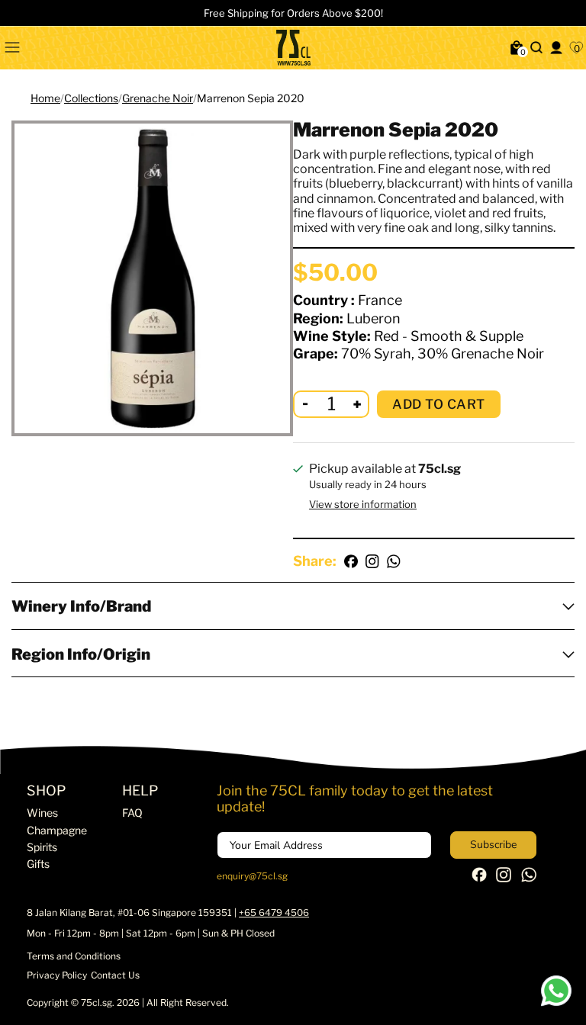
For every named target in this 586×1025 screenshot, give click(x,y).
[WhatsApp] (528, 879)
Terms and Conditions (74, 956)
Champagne (57, 830)
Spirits (42, 846)
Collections (91, 98)
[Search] (536, 47)
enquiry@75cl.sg (252, 876)
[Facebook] (479, 878)
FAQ (132, 812)
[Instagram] (503, 879)
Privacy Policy (57, 975)
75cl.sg (96, 1002)
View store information (363, 504)
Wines (42, 812)
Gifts (38, 863)
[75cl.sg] (293, 47)
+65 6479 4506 (274, 912)
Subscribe (493, 844)
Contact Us (115, 975)
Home (45, 98)
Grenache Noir (157, 98)
